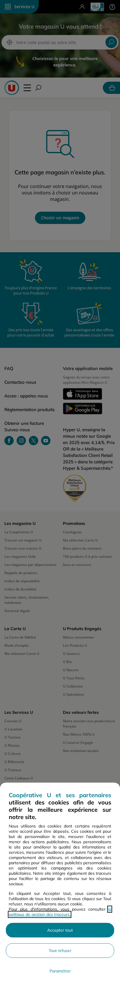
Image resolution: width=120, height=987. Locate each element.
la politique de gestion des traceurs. (60, 912)
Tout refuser (60, 950)
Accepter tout (60, 930)
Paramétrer (60, 971)
